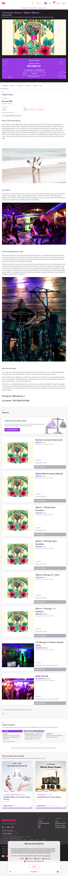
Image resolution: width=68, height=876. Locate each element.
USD (38, 3)
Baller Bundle (41, 676)
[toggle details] (32, 807)
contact (10, 103)
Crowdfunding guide (52, 727)
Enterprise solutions (60, 827)
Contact (40, 821)
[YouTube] (8, 827)
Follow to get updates (9, 741)
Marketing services (60, 823)
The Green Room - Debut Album (20, 12)
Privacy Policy (6, 846)
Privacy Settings (6, 851)
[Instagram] (10, 827)
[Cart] (50, 3)
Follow (34, 73)
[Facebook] (3, 827)
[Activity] (54, 3)
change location (41, 8)
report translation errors (14, 838)
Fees (56, 821)
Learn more (6, 739)
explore (43, 758)
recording (40, 109)
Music (4, 109)
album (25, 109)
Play (34, 36)
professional (33, 109)
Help (42, 727)
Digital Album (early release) (49, 473)
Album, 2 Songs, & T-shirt (47, 575)
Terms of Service (6, 848)
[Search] (33, 3)
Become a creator (60, 825)
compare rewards (12, 429)
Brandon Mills (8, 15)
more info (4, 103)
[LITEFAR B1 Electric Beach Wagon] (50, 776)
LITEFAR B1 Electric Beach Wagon (49, 797)
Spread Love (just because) (48, 440)
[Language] (46, 3)
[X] (5, 827)
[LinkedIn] (13, 827)
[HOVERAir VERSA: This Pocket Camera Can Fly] (17, 776)
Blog (39, 825)
